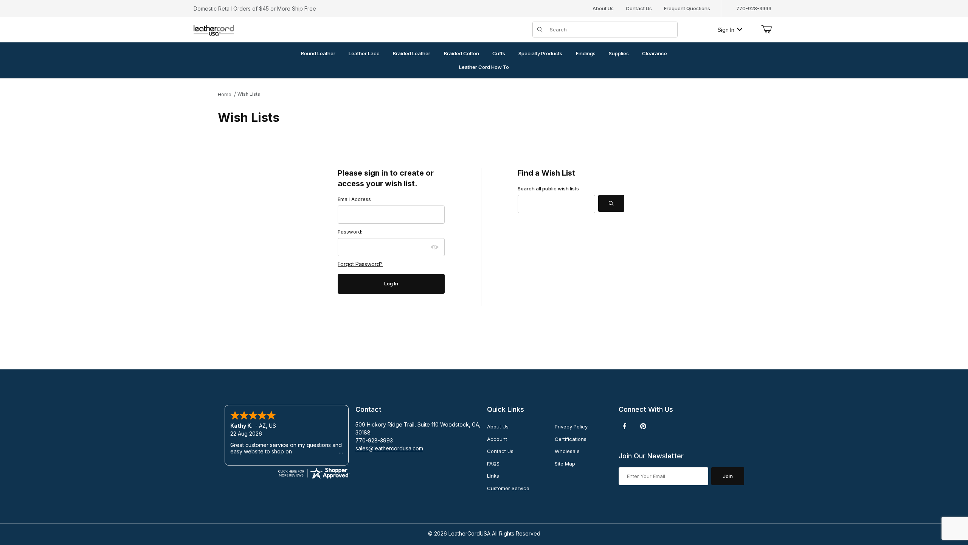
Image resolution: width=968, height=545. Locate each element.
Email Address (354, 199)
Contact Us (639, 8)
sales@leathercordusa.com (389, 448)
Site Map (565, 464)
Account (497, 439)
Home (224, 94)
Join (728, 476)
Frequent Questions (687, 8)
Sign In (726, 29)
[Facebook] (625, 426)
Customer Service (508, 488)
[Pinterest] (643, 426)
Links (493, 476)
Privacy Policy (571, 427)
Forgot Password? (360, 264)
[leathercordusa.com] (214, 29)
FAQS (493, 464)
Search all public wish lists (548, 188)
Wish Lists (248, 94)
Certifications (570, 439)
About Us (603, 8)
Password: (350, 232)
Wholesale (567, 451)
